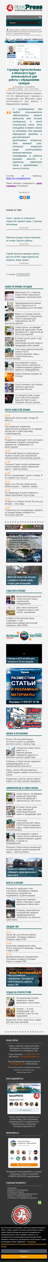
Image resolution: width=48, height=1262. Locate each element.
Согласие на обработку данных (22, 1198)
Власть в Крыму (21, 30)
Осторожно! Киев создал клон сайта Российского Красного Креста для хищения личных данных (27, 399)
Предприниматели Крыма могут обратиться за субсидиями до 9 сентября (28, 305)
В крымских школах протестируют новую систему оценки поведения (23, 779)
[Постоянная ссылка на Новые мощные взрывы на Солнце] (9, 381)
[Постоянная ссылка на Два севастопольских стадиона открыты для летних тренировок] (10, 615)
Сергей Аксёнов (23, 274)
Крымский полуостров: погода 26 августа (21, 419)
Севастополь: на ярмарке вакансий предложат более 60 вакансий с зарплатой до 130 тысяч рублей (29, 331)
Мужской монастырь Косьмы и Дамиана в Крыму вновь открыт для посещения (21, 580)
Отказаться (24, 1251)
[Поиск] (40, 17)
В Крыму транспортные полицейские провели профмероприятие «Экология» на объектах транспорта (23, 915)
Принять (24, 1256)
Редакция (12, 1188)
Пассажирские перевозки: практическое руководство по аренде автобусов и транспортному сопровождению (23, 430)
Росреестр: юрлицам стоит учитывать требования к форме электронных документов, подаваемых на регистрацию (24, 443)
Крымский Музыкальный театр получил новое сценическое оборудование (28, 600)
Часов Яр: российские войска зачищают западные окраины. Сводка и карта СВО (21, 937)
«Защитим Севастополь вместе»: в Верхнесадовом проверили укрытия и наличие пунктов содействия (23, 753)
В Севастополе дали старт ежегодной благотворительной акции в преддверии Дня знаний (29, 342)
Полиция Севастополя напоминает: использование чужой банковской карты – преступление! (23, 466)
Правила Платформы (17, 1190)
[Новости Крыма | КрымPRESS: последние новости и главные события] (24, 11)
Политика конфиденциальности (22, 1194)
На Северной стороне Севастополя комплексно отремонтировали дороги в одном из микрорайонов (28, 366)
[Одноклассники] (24, 197)
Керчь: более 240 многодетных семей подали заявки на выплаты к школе (24, 772)
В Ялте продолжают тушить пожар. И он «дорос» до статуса (23, 476)
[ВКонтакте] (21, 197)
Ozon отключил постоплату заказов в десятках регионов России (29, 386)
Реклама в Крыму (15, 1192)
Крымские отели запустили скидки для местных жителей (23, 1021)
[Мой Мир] (28, 197)
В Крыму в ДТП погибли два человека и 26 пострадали (20, 660)
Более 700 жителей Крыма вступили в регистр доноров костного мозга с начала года (20, 741)
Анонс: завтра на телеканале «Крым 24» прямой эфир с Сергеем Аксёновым (24, 221)
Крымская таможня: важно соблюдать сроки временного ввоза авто (22, 872)
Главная (12, 30)
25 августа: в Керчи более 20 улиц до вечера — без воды (24, 502)
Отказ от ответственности (19, 1196)
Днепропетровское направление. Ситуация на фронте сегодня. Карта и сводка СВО (22, 959)
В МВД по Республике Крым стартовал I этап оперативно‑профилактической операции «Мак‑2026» (21, 622)
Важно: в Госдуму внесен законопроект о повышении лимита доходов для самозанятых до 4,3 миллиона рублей (23, 319)
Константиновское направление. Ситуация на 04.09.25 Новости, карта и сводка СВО (20, 980)
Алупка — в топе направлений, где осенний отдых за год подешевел (27, 1012)
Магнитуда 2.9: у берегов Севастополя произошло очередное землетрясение (28, 294)
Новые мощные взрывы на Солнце (28, 375)
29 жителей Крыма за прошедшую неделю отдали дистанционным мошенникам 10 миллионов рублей (22, 455)
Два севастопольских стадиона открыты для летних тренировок (27, 609)
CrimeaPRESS (29, 87)
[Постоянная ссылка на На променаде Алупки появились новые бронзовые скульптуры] (10, 1005)
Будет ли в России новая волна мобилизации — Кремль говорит (21, 485)
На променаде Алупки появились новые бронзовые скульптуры (21, 494)
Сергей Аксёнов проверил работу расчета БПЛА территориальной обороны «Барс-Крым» (23, 257)
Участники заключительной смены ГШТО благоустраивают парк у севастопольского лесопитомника (24, 354)
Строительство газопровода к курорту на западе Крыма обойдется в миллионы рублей (24, 512)
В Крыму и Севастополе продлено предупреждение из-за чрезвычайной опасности (23, 763)
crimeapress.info (17, 1064)
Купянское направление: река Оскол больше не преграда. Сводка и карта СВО (24, 948)
